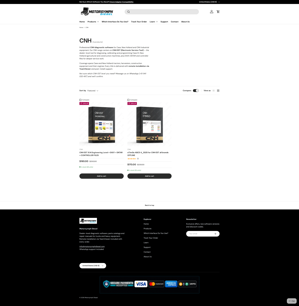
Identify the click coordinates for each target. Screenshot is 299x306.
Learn (152, 21)
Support (164, 21)
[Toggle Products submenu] (98, 21)
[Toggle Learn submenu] (156, 21)
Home (82, 21)
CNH (86, 27)
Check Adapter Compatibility (121, 2)
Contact (174, 21)
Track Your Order (139, 21)
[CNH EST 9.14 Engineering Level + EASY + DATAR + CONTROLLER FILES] (101, 124)
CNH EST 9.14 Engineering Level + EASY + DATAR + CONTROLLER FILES (101, 154)
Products (92, 21)
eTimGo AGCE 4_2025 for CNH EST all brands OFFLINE (148, 154)
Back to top (149, 205)
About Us (185, 21)
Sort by (82, 90)
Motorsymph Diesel (91, 298)
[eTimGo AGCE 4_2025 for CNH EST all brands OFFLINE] (149, 124)
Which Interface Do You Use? (115, 21)
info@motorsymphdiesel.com (92, 246)
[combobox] (162, 11)
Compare (187, 90)
